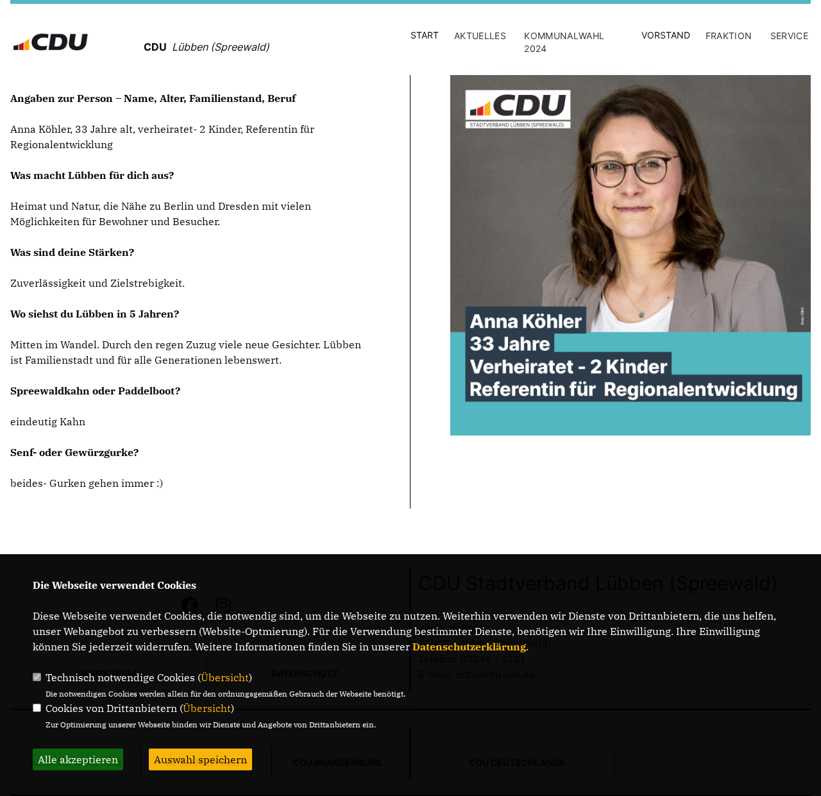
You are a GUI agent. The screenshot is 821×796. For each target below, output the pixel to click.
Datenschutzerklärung (469, 646)
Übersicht (225, 677)
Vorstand (665, 35)
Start (424, 35)
